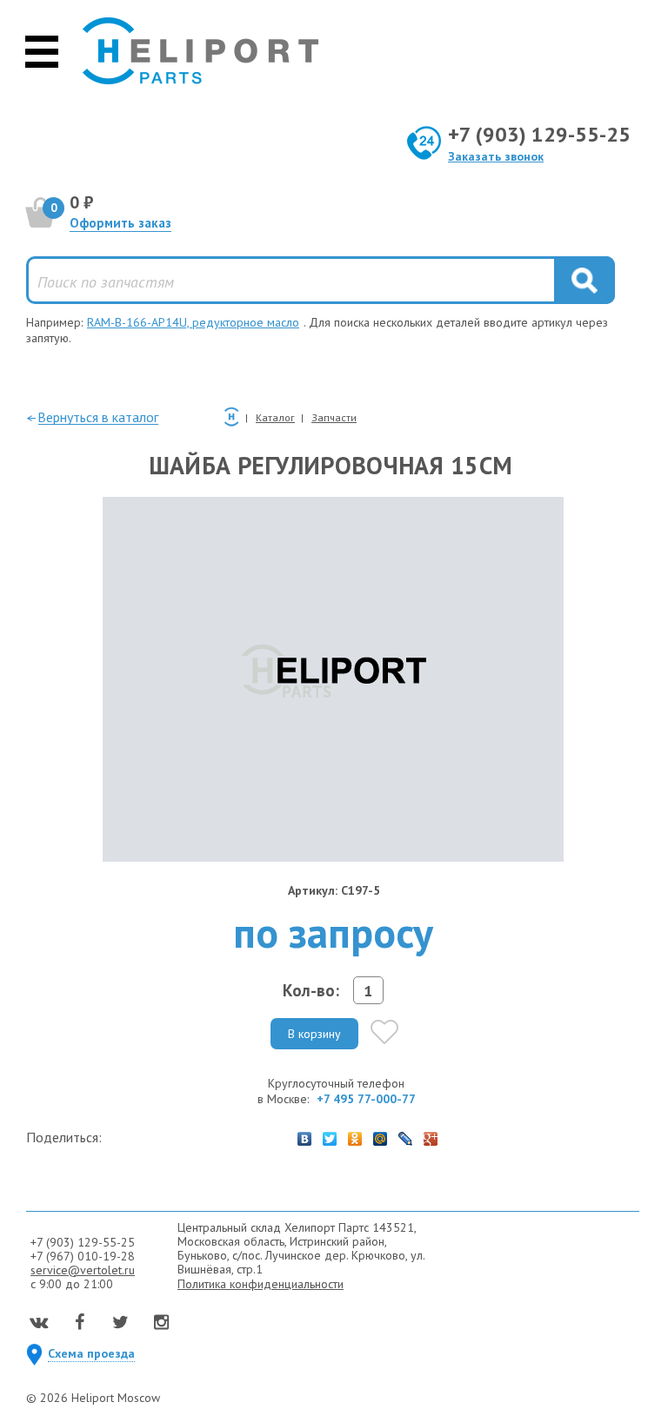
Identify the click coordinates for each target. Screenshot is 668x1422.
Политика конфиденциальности (260, 1284)
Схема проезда (91, 1353)
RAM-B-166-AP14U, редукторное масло (193, 322)
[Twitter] (330, 1134)
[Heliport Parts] (200, 52)
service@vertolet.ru (82, 1270)
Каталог (275, 417)
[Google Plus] (431, 1134)
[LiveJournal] (406, 1134)
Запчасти (334, 417)
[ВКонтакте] (305, 1134)
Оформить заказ (120, 223)
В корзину (314, 1034)
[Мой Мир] (380, 1134)
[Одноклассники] (355, 1134)
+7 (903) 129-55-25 (539, 134)
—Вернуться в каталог (92, 417)
